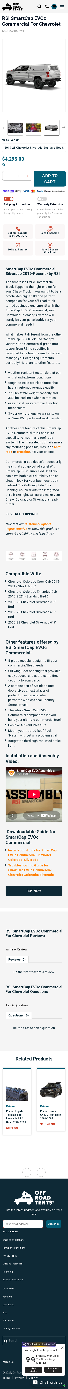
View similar (33, 1369)
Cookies (33, 1377)
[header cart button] (54, 6)
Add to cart (50, 178)
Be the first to (34, 972)
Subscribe (53, 1224)
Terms (6, 1377)
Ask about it (53, 1369)
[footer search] (6, 1341)
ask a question (44, 1028)
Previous (4, 128)
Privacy (19, 1377)
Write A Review (16, 949)
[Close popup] (62, 1347)
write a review (44, 972)
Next (64, 127)
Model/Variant (11, 139)
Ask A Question (17, 1005)
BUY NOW (34, 891)
